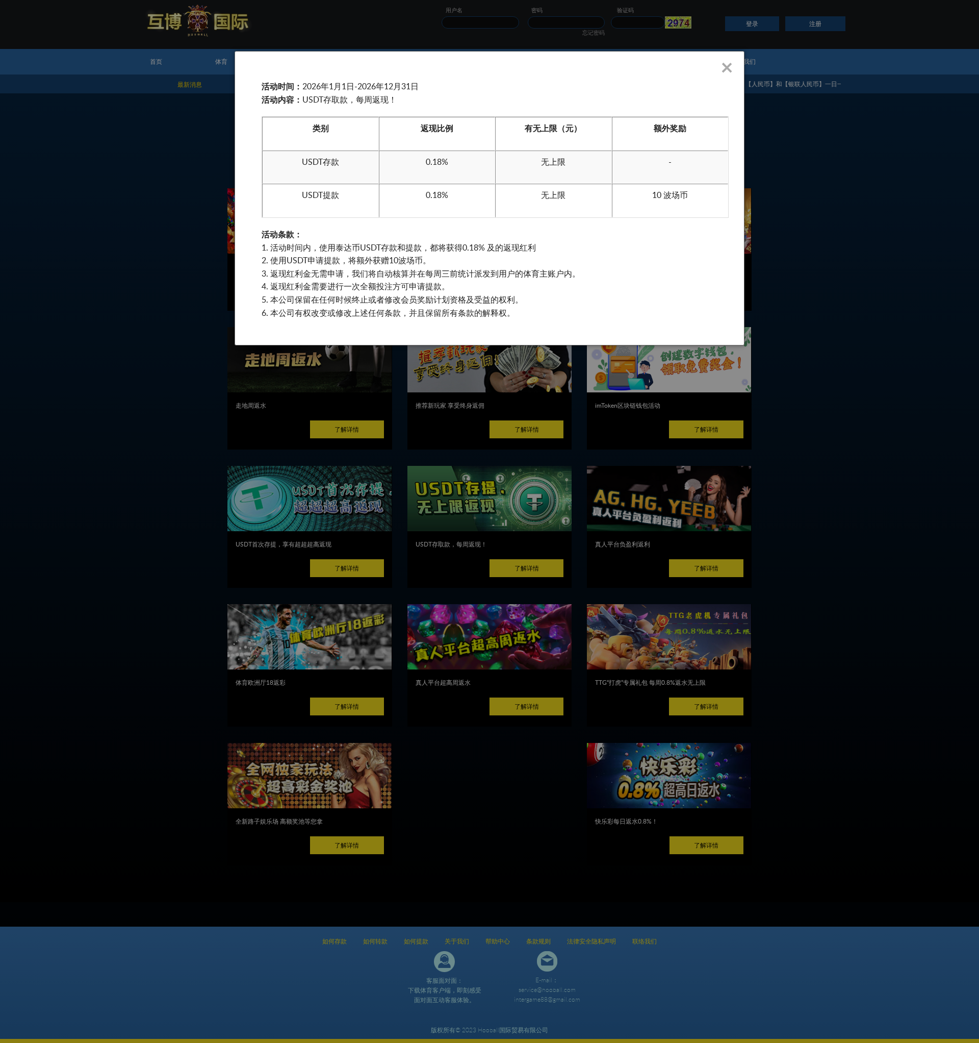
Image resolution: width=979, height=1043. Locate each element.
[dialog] (489, 198)
